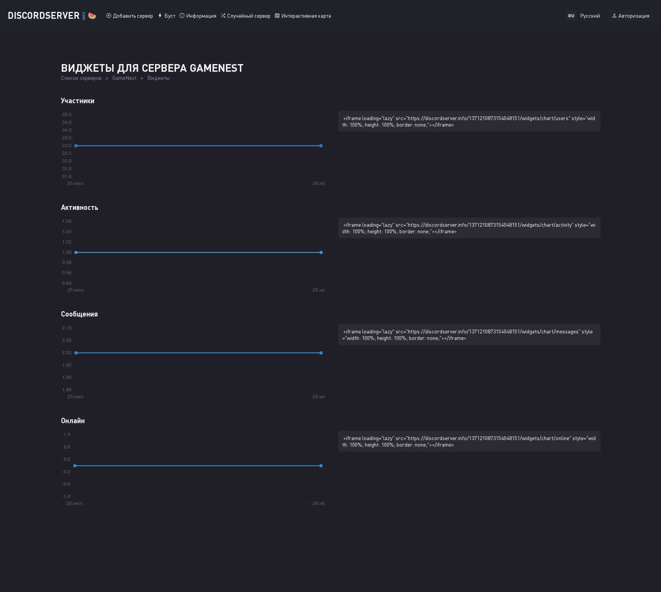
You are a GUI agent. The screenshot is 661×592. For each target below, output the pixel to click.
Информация (201, 15)
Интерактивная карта (306, 15)
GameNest (124, 77)
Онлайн (73, 420)
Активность (79, 207)
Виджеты (158, 77)
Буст (169, 15)
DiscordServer (52, 15)
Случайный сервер (248, 15)
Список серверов (81, 77)
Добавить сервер (133, 15)
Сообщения (79, 314)
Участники (77, 100)
